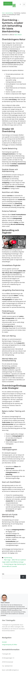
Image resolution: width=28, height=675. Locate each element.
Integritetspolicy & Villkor (9, 644)
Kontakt (4, 642)
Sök (3, 574)
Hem (3, 13)
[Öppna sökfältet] (20, 4)
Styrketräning (9, 13)
